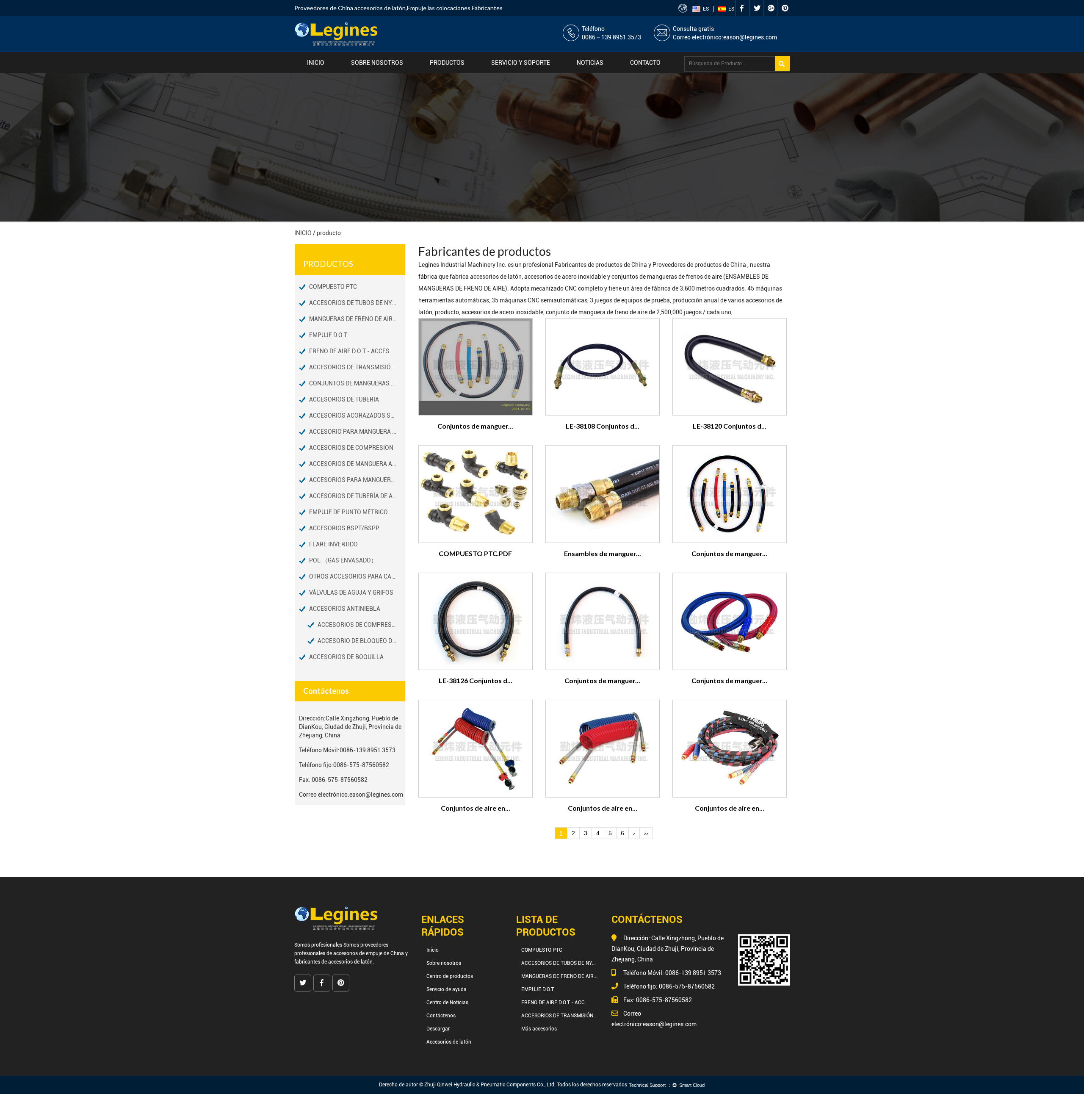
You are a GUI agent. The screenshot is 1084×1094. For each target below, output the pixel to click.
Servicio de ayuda (446, 989)
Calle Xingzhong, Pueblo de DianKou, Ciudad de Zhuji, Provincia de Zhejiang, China (350, 727)
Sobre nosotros (377, 62)
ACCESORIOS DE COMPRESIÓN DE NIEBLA (361, 624)
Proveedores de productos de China (700, 264)
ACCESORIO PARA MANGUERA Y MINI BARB (357, 431)
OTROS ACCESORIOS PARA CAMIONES (357, 576)
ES (706, 9)
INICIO (303, 233)
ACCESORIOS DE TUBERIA (344, 399)
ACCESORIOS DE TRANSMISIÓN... (559, 1016)
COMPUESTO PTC (333, 286)
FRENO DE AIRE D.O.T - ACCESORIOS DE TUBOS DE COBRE (357, 351)
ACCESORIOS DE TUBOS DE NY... (558, 963)
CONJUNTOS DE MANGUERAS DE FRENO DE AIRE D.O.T (357, 383)
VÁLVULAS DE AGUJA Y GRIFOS (351, 592)
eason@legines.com (750, 37)
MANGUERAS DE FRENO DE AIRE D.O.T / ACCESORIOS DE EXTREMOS (357, 319)
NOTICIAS (590, 62)
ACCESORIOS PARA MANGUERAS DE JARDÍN (357, 479)
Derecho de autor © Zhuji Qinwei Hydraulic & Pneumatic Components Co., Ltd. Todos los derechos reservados (503, 1085)
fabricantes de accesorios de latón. (334, 962)
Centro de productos (449, 976)
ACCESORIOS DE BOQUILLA (346, 657)
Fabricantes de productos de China (601, 264)
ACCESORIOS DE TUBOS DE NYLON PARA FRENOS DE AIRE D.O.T (357, 302)
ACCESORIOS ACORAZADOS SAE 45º (357, 415)
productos (447, 62)
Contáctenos (441, 1016)
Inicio (315, 62)
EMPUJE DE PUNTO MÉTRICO (348, 512)
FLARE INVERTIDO (333, 544)
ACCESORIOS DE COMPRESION (351, 447)
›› (646, 833)
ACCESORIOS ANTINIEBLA (344, 608)
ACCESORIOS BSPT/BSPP (344, 528)
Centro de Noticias (447, 1002)
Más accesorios (539, 1029)
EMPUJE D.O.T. (328, 335)
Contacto (645, 62)
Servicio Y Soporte (520, 62)
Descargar (438, 1029)
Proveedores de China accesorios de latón (350, 7)
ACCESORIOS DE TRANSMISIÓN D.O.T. (357, 367)
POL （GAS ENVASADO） (343, 560)
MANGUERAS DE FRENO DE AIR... (559, 976)
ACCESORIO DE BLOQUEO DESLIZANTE (361, 640)
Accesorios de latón (448, 1042)
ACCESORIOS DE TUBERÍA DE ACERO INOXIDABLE (357, 496)
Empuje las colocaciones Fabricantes (455, 7)
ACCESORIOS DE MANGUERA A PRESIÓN (357, 463)
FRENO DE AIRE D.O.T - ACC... (555, 1002)
